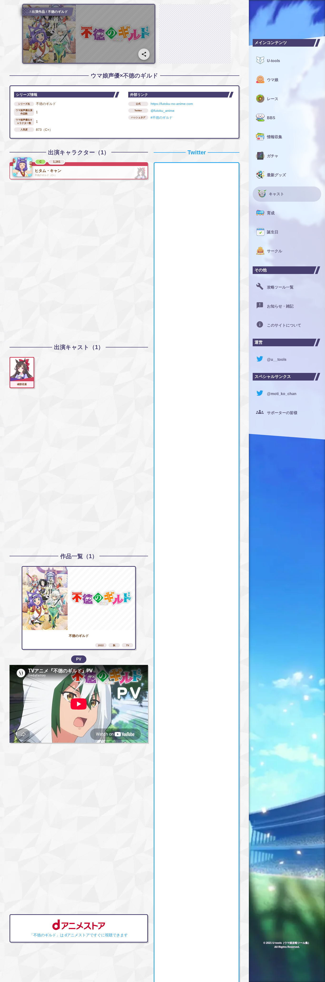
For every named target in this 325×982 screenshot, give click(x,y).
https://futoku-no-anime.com (172, 104)
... (27, 12)
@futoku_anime (162, 110)
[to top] (235, 970)
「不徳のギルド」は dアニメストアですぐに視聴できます (79, 935)
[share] (144, 54)
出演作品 (38, 12)
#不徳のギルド (161, 117)
